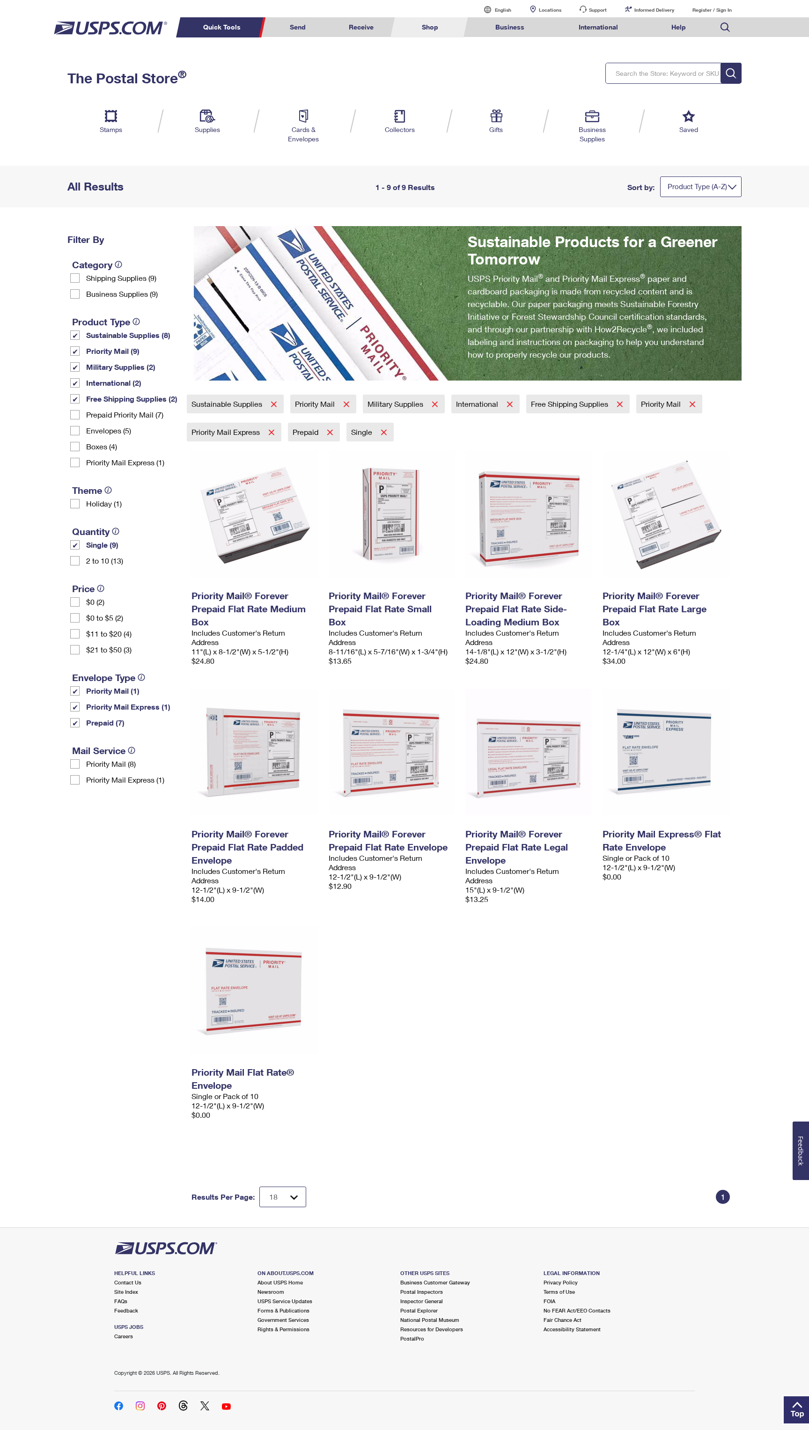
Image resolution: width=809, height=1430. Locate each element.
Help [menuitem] (678, 27)
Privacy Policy (561, 1282)
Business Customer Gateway (435, 1282)
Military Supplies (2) (120, 366)
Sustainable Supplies (227, 403)
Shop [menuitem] (430, 27)
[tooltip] (118, 264)
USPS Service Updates (284, 1301)
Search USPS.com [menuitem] (725, 27)
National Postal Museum (429, 1320)
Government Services (283, 1320)
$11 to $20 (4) (109, 633)
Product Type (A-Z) (697, 186)
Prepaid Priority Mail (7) (124, 414)
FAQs (120, 1301)
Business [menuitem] (509, 27)
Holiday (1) (104, 503)
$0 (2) (95, 601)
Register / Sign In (712, 10)
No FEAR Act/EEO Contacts (577, 1310)
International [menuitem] (598, 27)
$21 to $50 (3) (109, 649)
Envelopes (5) (108, 430)
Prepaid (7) (105, 722)
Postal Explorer (419, 1310)
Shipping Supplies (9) (121, 277)
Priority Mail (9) (113, 350)
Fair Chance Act (562, 1320)
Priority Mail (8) (111, 763)
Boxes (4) (101, 446)
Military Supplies (396, 403)
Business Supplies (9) (122, 293)
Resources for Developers (431, 1329)
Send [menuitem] (298, 27)
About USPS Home (280, 1282)
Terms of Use (559, 1292)
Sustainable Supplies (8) (128, 334)
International (478, 403)
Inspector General (421, 1301)
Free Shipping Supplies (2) (131, 398)
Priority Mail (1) (113, 690)
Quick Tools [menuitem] (222, 27)
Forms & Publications (283, 1310)
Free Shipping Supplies (570, 403)
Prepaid (306, 431)
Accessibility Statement (572, 1329)
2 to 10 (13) (104, 560)
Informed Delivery (654, 10)
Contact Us (127, 1282)
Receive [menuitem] (361, 27)
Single (362, 431)
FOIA (549, 1301)
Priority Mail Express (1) (125, 462)
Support (598, 10)
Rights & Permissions (283, 1329)
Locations (550, 10)
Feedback (126, 1310)
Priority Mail (316, 403)
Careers (123, 1336)
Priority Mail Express (226, 431)
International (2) (113, 382)
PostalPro (412, 1338)
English (493, 9)
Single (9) (102, 544)
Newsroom (270, 1292)
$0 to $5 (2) (104, 617)
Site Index (126, 1292)
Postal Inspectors (421, 1292)
